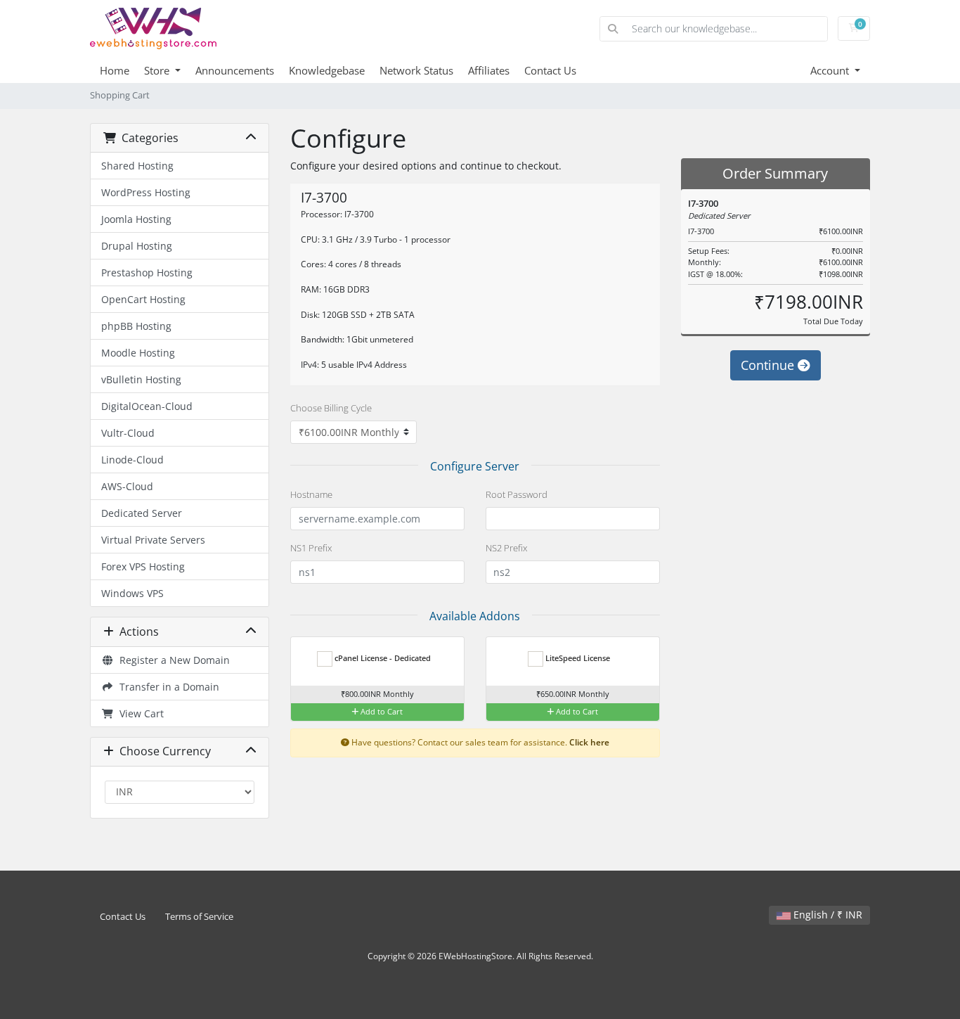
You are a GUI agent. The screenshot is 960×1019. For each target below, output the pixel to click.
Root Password (516, 494)
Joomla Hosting (136, 219)
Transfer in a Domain (166, 686)
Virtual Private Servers (153, 539)
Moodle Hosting (138, 352)
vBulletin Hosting (141, 379)
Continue (769, 365)
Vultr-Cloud (128, 433)
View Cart (139, 713)
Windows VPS (132, 593)
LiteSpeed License (576, 658)
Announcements (234, 70)
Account (831, 70)
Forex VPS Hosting (143, 566)
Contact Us (550, 70)
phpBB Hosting (136, 326)
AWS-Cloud (127, 486)
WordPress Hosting (145, 192)
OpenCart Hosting (143, 299)
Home (114, 70)
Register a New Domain (172, 660)
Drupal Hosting (136, 245)
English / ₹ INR (826, 914)
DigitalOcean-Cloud (147, 406)
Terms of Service (199, 917)
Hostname (311, 494)
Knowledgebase (327, 70)
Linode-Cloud (132, 459)
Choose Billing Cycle (331, 408)
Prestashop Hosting (147, 272)
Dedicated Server (141, 513)
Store (158, 70)
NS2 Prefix (506, 547)
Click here (589, 742)
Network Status (416, 70)
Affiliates (489, 70)
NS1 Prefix (311, 547)
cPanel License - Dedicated (381, 658)
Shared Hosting (137, 165)
